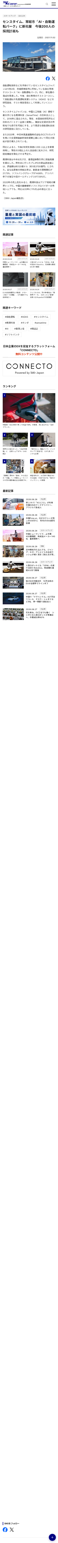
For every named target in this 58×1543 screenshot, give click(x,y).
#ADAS (24, 316)
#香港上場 (19, 328)
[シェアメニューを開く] (52, 1537)
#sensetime (40, 322)
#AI (6, 328)
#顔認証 (34, 328)
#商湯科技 (10, 322)
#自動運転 (10, 316)
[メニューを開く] (54, 4)
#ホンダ (25, 322)
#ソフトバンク (12, 334)
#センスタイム (41, 316)
